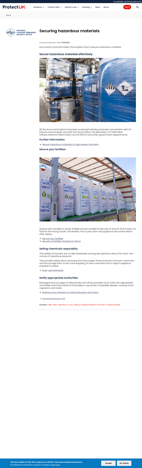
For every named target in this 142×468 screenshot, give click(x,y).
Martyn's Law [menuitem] (71, 8)
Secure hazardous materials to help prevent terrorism (70, 144)
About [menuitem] (106, 7)
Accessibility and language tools (127, 1)
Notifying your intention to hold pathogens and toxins (70, 292)
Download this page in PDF (53, 298)
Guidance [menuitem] (37, 8)
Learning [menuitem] (86, 8)
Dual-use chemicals (52, 270)
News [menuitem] (97, 7)
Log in (127, 7)
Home (8, 15)
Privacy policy (55, 465)
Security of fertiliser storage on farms (61, 241)
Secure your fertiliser (52, 238)
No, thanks (124, 463)
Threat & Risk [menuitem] (53, 8)
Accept (108, 463)
